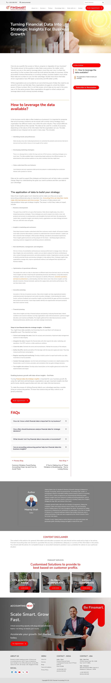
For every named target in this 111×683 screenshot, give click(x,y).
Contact (80, 8)
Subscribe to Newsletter (86, 87)
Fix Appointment (17, 644)
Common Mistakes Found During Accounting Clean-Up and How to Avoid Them (24, 467)
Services (42, 8)
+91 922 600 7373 (61, 669)
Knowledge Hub (59, 8)
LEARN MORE (24, 588)
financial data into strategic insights (27, 379)
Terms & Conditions (46, 667)
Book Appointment (93, 8)
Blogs (42, 664)
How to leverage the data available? (85, 71)
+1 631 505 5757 (12, 2)
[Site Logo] (17, 8)
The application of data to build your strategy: (87, 77)
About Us (34, 8)
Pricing (50, 8)
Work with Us (71, 8)
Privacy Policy (44, 670)
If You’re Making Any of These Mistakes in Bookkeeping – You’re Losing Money (56, 467)
